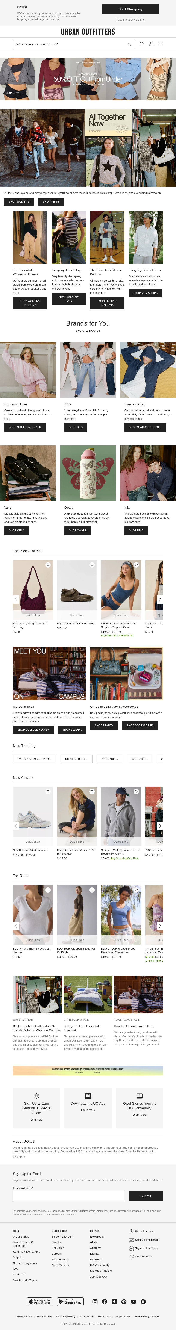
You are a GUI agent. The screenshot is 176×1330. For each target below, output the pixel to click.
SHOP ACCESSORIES (140, 725)
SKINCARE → (109, 759)
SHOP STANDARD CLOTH (145, 427)
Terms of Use (44, 1316)
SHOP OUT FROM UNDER (25, 427)
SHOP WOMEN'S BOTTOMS (30, 303)
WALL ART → (140, 759)
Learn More (88, 1110)
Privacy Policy (24, 1316)
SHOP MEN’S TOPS (145, 293)
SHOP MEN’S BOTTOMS (107, 303)
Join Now (36, 1119)
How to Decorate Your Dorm (133, 1026)
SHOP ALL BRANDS (88, 330)
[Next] (159, 599)
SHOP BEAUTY (104, 725)
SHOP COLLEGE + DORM (33, 729)
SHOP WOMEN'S (19, 201)
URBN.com (104, 1316)
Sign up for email (147, 1239)
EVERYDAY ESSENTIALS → (34, 759)
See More (19, 1157)
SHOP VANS (16, 530)
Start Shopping (130, 9)
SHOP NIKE (136, 530)
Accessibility (87, 1316)
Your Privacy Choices (147, 1316)
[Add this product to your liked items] (48, 565)
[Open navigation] (160, 44)
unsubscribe (55, 1214)
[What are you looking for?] (130, 44)
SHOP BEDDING (72, 729)
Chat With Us (143, 1256)
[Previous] (17, 599)
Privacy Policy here (23, 1214)
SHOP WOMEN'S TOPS (68, 299)
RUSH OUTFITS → (76, 759)
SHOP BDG (76, 427)
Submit (146, 1196)
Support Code (122, 1316)
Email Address (22, 1188)
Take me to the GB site (130, 19)
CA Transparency (65, 1316)
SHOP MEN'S (51, 201)
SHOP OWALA (77, 530)
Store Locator (144, 1231)
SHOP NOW (11, 93)
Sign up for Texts (146, 1248)
